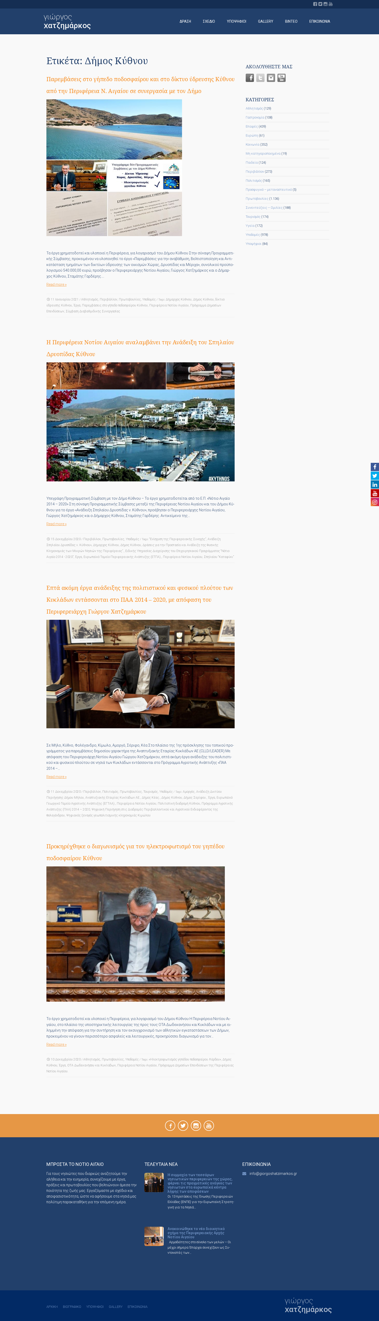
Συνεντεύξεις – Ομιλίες (264, 208)
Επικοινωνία (319, 21)
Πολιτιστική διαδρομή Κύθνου (179, 803)
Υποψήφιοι (236, 21)
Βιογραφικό (72, 1307)
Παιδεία (252, 162)
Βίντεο (291, 21)
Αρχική (52, 1307)
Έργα (76, 305)
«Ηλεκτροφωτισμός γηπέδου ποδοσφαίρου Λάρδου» (185, 1059)
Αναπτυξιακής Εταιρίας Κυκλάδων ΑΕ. (112, 797)
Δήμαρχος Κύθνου (179, 299)
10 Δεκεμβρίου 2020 (66, 1059)
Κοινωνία (252, 144)
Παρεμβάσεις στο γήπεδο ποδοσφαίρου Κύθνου (115, 305)
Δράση (185, 21)
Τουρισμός (150, 791)
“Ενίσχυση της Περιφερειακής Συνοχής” (177, 539)
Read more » (56, 284)
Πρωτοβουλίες (130, 299)
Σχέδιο (209, 21)
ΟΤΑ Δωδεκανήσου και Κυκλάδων (91, 1065)
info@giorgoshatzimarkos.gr (273, 1174)
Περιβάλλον (108, 299)
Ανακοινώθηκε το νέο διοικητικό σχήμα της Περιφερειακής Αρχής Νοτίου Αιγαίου (196, 1233)
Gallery (265, 21)
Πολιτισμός (110, 791)
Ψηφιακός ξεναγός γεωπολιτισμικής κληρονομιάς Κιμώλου (108, 815)
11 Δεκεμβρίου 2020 (66, 791)
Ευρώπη (252, 135)
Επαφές (252, 126)
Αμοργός (189, 791)
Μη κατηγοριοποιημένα (263, 153)
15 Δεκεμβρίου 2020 (66, 539)
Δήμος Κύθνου (203, 299)
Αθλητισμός (89, 299)
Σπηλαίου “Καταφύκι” (219, 557)
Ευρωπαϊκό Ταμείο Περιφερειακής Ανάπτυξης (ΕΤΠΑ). (122, 557)
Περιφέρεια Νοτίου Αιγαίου (169, 305)
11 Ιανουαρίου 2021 (65, 299)
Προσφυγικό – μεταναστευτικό (269, 189)
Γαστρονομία (255, 117)
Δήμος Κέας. (151, 797)
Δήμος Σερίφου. (195, 797)
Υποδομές (149, 299)
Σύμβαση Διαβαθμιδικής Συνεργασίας (93, 311)
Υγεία (250, 226)
